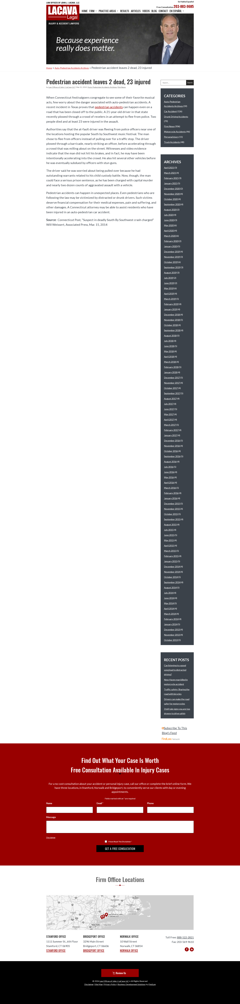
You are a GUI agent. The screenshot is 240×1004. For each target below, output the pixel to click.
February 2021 (171, 178)
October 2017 (171, 388)
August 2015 (170, 524)
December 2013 (172, 629)
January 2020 (170, 246)
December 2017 (172, 377)
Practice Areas (107, 11)
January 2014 (170, 624)
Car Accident (170, 111)
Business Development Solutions (132, 984)
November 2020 (172, 193)
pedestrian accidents (109, 107)
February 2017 (171, 430)
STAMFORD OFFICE (56, 950)
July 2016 (168, 466)
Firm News (122, 87)
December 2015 (172, 503)
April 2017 (169, 419)
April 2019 (169, 293)
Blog (154, 11)
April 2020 (169, 230)
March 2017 (170, 424)
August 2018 (170, 335)
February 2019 (171, 304)
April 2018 (169, 356)
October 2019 (171, 262)
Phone (150, 803)
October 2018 (171, 325)
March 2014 (170, 613)
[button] (237, 985)
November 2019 (172, 256)
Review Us (121, 973)
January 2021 (170, 183)
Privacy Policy (110, 984)
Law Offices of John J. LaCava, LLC (61, 87)
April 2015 (169, 545)
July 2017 (168, 403)
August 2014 (170, 587)
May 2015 (169, 540)
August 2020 (170, 209)
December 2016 (172, 440)
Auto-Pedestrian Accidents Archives (102, 87)
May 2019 (169, 288)
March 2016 (170, 487)
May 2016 (169, 477)
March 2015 (170, 550)
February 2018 (171, 367)
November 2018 (172, 319)
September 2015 (172, 519)
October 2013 (171, 640)
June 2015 (169, 535)
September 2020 (172, 204)
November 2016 (172, 445)
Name (49, 803)
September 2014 (172, 582)
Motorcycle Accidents (175, 131)
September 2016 (172, 456)
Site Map (99, 984)
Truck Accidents (172, 142)
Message (51, 817)
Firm (91, 11)
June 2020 (169, 220)
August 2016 (170, 461)
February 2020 (171, 241)
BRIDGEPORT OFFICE (93, 950)
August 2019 (170, 272)
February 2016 (171, 493)
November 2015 (172, 508)
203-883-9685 (184, 6)
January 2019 (170, 309)
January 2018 (170, 372)
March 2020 (170, 235)
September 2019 (172, 267)
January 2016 (170, 498)
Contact (163, 11)
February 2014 (171, 619)
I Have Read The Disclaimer (120, 842)
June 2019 (169, 283)
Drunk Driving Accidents (176, 116)
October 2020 (171, 199)
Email (100, 803)
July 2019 (168, 277)
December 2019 (172, 251)
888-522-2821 (185, 937)
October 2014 (171, 577)
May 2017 (169, 414)
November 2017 (172, 382)
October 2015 (171, 514)
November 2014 (172, 571)
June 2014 (169, 598)
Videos (146, 11)
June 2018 (169, 346)
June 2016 (169, 472)
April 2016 (169, 482)
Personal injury (171, 136)
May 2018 (169, 351)
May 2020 (169, 225)
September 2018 (172, 330)
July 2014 (168, 592)
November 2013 (172, 634)
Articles (136, 11)
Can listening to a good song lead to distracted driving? (175, 670)
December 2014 (172, 566)
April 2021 (169, 167)
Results (124, 11)
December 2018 (172, 314)
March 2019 (170, 298)
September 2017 (172, 393)
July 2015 (168, 529)
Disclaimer (51, 837)
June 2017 (169, 409)
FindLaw (152, 984)
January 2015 (170, 561)
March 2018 (170, 361)
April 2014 (169, 608)
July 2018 (168, 340)
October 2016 (171, 451)
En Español (176, 11)
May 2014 (169, 603)
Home (85, 11)
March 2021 (170, 172)
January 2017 (170, 435)
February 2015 (171, 556)
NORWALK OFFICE (129, 950)
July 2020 (168, 214)
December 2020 (172, 188)
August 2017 (170, 398)
